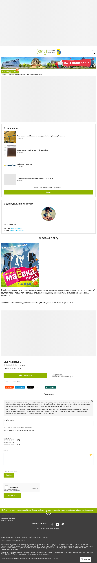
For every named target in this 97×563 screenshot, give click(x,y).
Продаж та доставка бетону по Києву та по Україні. (35, 178)
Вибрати (10, 475)
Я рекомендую (26, 375)
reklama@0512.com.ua (40, 537)
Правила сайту (25, 558)
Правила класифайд (37, 558)
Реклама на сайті (7, 516)
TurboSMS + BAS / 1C (24, 164)
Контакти (46, 528)
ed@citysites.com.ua (17, 230)
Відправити (12, 495)
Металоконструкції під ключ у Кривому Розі (32, 150)
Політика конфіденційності (10, 558)
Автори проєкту (55, 528)
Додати (48, 192)
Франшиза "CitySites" (8, 518)
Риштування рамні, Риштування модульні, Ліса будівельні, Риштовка (41, 136)
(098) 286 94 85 (16, 228)
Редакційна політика (51, 558)
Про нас (39, 528)
